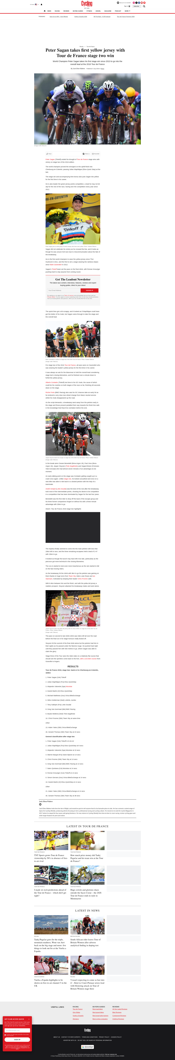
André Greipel (51, 489)
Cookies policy (116, 1037)
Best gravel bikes (98, 1012)
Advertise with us (69, 1040)
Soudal (63, 489)
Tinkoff (54, 269)
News (49, 11)
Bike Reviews (116, 1012)
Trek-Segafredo (71, 466)
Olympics (76, 1019)
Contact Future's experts (70, 1037)
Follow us (87, 153)
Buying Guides (78, 11)
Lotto (58, 489)
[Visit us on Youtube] (142, 3)
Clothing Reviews (118, 1019)
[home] (45, 11)
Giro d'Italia (76, 1012)
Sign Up (17, 1040)
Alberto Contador (52, 382)
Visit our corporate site (111, 1054)
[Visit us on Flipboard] (144, 3)
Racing (57, 11)
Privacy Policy (23, 1046)
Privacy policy (104, 1037)
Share (50, 153)
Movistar (69, 686)
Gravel (98, 11)
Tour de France (91, 46)
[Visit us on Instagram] (134, 3)
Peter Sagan (50, 159)
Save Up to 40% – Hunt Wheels (59, 16)
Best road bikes (98, 1009)
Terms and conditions (90, 1037)
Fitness (89, 11)
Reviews (66, 11)
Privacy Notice (51, 297)
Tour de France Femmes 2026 (126, 16)
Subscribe (136, 6)
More (127, 11)
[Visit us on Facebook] (139, 3)
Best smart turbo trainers (100, 1015)
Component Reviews (119, 1015)
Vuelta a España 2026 (80, 16)
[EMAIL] (40, 804)
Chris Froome (83, 579)
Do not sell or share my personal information (95, 1040)
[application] (73, 527)
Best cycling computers (100, 1019)
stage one (67, 479)
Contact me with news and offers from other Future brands (17, 1035)
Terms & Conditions (15, 1047)
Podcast (118, 11)
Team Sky (72, 576)
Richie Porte (50, 392)
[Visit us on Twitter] (136, 3)
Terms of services (69, 295)
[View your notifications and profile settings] (41, 4)
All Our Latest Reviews (119, 1009)
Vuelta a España (78, 1015)
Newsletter (96, 153)
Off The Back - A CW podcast (102, 16)
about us (56, 1037)
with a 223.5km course (88, 659)
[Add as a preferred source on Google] (87, 1047)
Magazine (107, 11)
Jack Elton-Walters (79, 68)
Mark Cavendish (56, 265)
